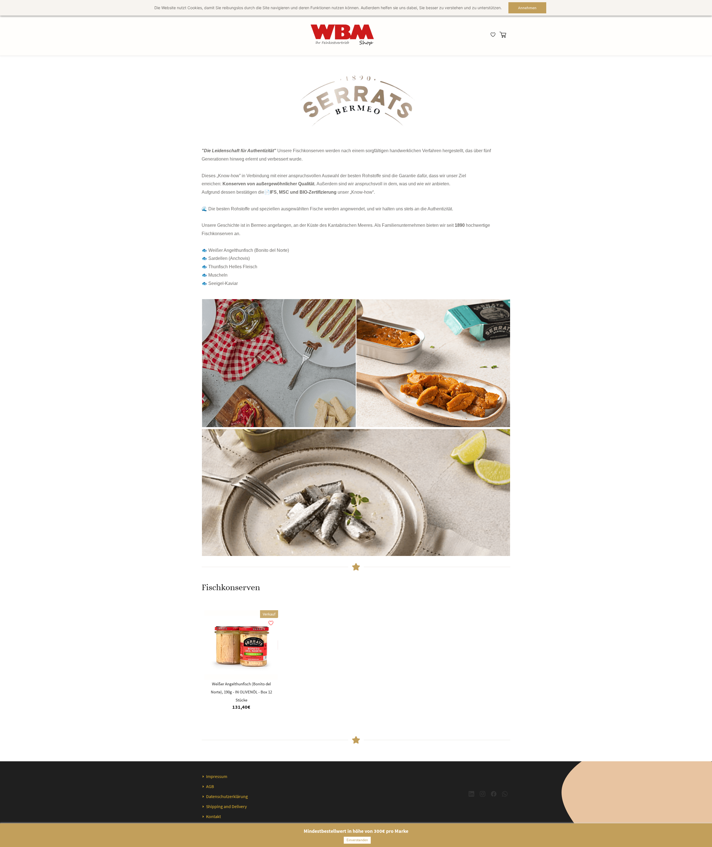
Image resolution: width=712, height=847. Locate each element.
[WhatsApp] (505, 794)
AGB (210, 786)
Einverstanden (357, 840)
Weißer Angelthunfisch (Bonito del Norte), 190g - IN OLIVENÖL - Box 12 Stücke (241, 692)
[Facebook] (494, 794)
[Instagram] (482, 794)
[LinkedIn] (471, 794)
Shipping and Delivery (226, 806)
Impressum (216, 776)
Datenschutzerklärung (227, 796)
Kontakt (213, 816)
